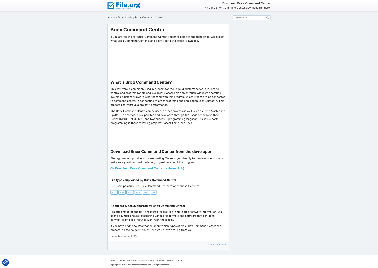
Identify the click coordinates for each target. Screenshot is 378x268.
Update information (216, 244)
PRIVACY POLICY (146, 260)
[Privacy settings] (5, 262)
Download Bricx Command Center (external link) (149, 168)
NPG (122, 192)
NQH (138, 192)
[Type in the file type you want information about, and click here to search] (267, 17)
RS (154, 192)
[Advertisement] (168, 61)
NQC (130, 192)
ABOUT (170, 260)
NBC (114, 192)
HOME (112, 260)
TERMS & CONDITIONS (127, 260)
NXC (146, 192)
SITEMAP (160, 260)
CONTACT (180, 260)
